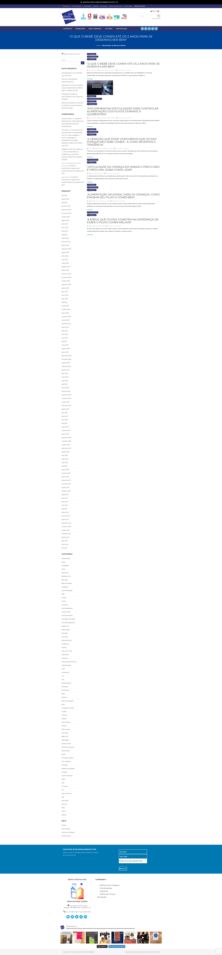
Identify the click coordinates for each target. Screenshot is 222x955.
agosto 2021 (65, 327)
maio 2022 (65, 299)
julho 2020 (65, 373)
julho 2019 (65, 412)
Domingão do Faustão (68, 619)
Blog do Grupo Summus (116, 6)
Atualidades (91, 54)
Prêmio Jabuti (66, 729)
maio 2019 (65, 420)
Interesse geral (66, 665)
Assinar (123, 869)
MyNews (64, 697)
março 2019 (65, 427)
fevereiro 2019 (66, 430)
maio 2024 (65, 231)
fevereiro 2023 (66, 266)
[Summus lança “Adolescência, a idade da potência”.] (143, 938)
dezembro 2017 (66, 480)
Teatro (63, 779)
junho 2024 (65, 227)
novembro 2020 (66, 359)
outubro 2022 (66, 281)
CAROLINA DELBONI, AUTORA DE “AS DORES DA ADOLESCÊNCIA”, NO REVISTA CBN (72, 105)
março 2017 (65, 512)
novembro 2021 (66, 316)
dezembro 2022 (66, 274)
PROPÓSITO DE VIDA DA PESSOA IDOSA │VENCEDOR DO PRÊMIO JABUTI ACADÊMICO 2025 (72, 88)
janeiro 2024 (65, 245)
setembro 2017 (66, 491)
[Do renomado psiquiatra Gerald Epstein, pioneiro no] (156, 938)
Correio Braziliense (67, 608)
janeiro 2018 (65, 477)
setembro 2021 (66, 323)
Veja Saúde (65, 800)
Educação (65, 633)
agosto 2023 (65, 252)
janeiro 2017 (65, 519)
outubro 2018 (66, 444)
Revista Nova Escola (68, 747)
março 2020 (65, 388)
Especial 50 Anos (67, 640)
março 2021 (65, 345)
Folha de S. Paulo (67, 651)
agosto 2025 (65, 199)
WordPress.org (66, 836)
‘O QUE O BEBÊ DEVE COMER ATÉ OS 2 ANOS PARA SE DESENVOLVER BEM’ (123, 65)
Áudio (63, 569)
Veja (63, 797)
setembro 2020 (66, 366)
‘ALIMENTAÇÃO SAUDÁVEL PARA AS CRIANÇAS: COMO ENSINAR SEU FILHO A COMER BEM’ (123, 196)
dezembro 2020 (66, 355)
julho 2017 (65, 498)
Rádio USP (65, 736)
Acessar (64, 825)
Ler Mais (90, 79)
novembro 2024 (66, 213)
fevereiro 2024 (66, 242)
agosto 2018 (65, 452)
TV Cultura (65, 786)
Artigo (63, 562)
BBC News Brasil (67, 583)
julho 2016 (65, 541)
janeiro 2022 (65, 313)
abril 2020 (64, 384)
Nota (63, 704)
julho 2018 (65, 455)
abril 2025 (64, 202)
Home (98, 45)
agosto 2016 (65, 537)
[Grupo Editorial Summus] (69, 17)
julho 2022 (65, 291)
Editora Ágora (66, 629)
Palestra (64, 718)
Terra (63, 783)
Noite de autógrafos (68, 701)
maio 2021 (65, 338)
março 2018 (65, 469)
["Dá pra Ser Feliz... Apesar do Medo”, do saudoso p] (92, 938)
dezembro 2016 (66, 523)
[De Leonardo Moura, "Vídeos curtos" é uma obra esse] (66, 938)
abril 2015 (64, 548)
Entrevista (65, 637)
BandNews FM (66, 576)
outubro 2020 (66, 363)
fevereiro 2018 (66, 473)
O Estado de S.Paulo (68, 708)
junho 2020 (65, 377)
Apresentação (66, 558)
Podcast (64, 726)
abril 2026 (64, 195)
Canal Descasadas (67, 590)
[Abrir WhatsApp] (217, 950)
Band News (65, 573)
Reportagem (92, 104)
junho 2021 (65, 334)
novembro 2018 (66, 441)
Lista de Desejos (128, 6)
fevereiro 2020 (66, 391)
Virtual (63, 811)
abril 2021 (64, 341)
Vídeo (63, 807)
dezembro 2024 (66, 210)
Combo (64, 601)
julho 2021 (65, 331)
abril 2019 (64, 423)
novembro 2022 (66, 277)
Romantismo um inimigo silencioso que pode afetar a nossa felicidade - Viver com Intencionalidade (72, 132)
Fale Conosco (104, 6)
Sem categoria (66, 761)
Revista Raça (65, 751)
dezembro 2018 (66, 437)
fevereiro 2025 (66, 206)
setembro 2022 (66, 284)
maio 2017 (65, 505)
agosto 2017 (65, 494)
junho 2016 (65, 544)
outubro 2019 (66, 402)
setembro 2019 (66, 405)
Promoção (65, 733)
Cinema (64, 597)
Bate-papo (65, 580)
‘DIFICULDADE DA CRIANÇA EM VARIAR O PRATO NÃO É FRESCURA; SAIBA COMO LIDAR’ (123, 168)
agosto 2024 (65, 220)
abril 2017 (64, 509)
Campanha (65, 587)
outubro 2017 (66, 487)
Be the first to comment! (124, 70)
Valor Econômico (67, 793)
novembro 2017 (66, 484)
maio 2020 (65, 380)
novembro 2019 (66, 398)
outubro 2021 (66, 320)
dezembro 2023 (66, 249)
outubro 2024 (66, 217)
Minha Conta (140, 6)
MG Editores (91, 59)
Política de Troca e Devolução (106, 895)
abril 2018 (64, 466)
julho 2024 (65, 224)
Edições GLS (65, 626)
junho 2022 (65, 295)
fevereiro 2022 (66, 309)
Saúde (63, 754)
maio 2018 (65, 462)
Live (63, 676)
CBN (63, 594)
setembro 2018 (66, 448)
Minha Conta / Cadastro (110, 885)
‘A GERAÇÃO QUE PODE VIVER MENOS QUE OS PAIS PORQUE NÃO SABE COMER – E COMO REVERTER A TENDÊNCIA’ (122, 141)
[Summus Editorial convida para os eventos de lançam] (130, 938)
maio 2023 (65, 259)
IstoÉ (63, 669)
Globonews (65, 658)
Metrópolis (65, 686)
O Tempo (64, 715)
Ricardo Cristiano (67, 118)
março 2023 (65, 263)
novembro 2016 (66, 526)
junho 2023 (65, 256)
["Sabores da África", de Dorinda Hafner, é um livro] (79, 938)
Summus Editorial (67, 775)
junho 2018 (65, 459)
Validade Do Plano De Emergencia (72, 149)
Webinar (64, 815)
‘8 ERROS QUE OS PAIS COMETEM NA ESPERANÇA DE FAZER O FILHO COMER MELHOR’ (122, 221)
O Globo (64, 711)
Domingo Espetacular (94, 99)
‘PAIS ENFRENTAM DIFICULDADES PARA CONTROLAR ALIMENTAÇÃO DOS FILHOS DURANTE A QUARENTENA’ (122, 111)
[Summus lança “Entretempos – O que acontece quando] (117, 938)
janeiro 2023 (65, 270)
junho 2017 (65, 501)
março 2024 (65, 238)
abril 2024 (64, 234)
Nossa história (66, 6)
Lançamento (65, 672)
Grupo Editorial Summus (69, 662)
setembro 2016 (66, 534)
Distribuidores (87, 6)
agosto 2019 (65, 409)
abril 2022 (64, 302)
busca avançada (156, 18)
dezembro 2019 (66, 395)
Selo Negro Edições (68, 758)
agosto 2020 (65, 370)
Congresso (65, 605)
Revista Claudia (66, 743)
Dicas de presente (67, 615)
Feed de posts (66, 829)
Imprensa (95, 6)
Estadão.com (66, 644)
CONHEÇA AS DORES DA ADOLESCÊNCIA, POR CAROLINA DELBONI (72, 96)
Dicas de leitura (92, 56)
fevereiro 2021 (66, 348)
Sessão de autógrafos (68, 768)
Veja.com (64, 804)
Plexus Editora (66, 722)
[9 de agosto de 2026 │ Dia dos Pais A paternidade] (105, 938)
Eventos (64, 647)
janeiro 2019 (65, 434)
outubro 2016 (66, 530)
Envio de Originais (76, 6)
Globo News (65, 654)
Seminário (65, 765)
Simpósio (64, 772)
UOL (63, 790)
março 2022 (65, 306)
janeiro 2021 (65, 352)
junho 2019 (65, 416)
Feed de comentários (68, 832)
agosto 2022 (65, 288)
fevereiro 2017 (66, 516)
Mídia (63, 694)
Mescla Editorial (66, 683)
